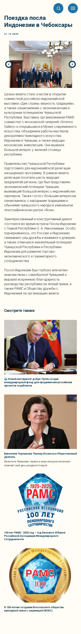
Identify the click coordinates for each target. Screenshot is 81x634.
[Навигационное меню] (73, 8)
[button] (58, 8)
